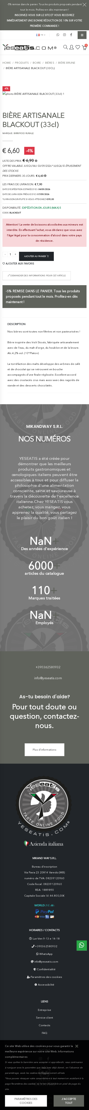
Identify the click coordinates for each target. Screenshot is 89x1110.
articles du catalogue (44, 573)
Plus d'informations (44, 749)
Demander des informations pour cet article (38, 275)
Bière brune (66, 62)
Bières (49, 62)
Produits (22, 62)
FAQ (44, 1033)
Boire (37, 62)
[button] (76, 1046)
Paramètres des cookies (46, 977)
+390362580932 (48, 667)
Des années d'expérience (44, 548)
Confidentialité (46, 969)
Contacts (45, 1025)
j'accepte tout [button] (69, 1100)
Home (6, 62)
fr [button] (41, 35)
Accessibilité (46, 984)
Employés (45, 622)
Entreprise (44, 1009)
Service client (44, 1017)
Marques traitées (44, 598)
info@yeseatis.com (48, 678)
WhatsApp (46, 953)
